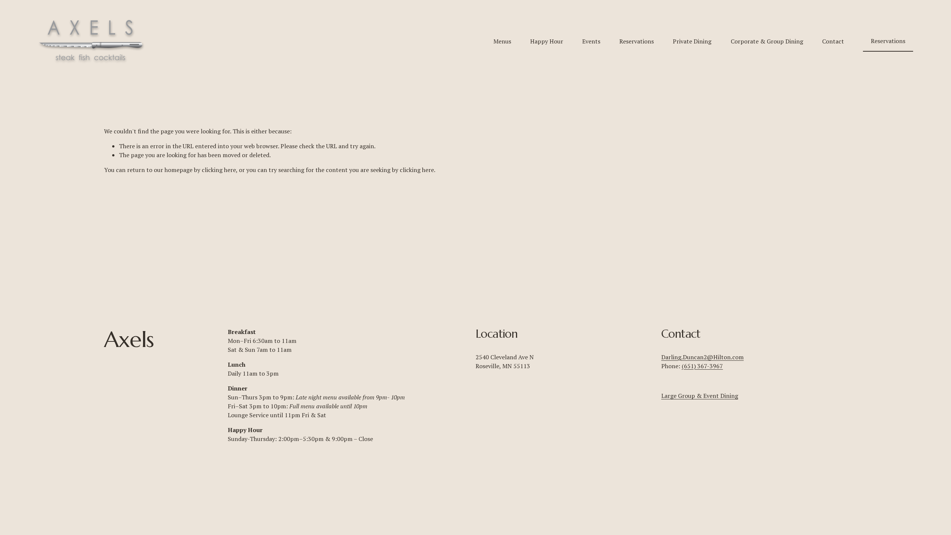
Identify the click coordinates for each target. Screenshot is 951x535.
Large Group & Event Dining (699, 396)
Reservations (636, 41)
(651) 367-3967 (702, 366)
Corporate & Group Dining (767, 41)
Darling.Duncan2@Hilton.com (702, 357)
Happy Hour (546, 41)
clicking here (219, 170)
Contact (833, 41)
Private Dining (692, 41)
